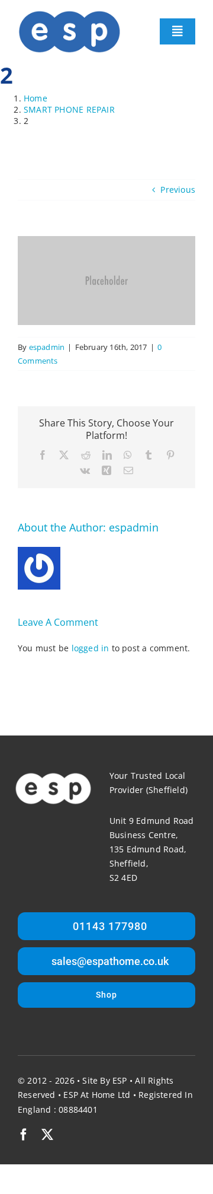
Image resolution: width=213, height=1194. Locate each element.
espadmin (47, 347)
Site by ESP (104, 1080)
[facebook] (24, 1135)
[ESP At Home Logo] (69, 13)
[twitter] (47, 1135)
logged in (90, 648)
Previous (177, 189)
